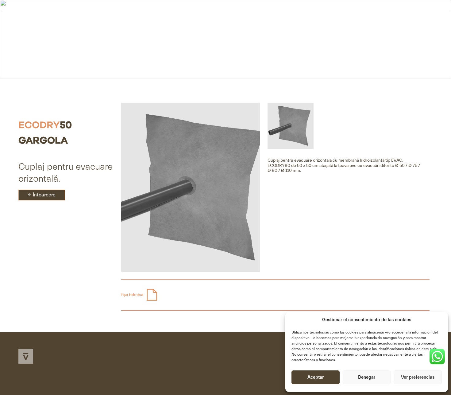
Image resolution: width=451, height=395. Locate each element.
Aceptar (315, 377)
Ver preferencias (417, 377)
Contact (404, 22)
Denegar (366, 377)
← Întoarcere (42, 195)
